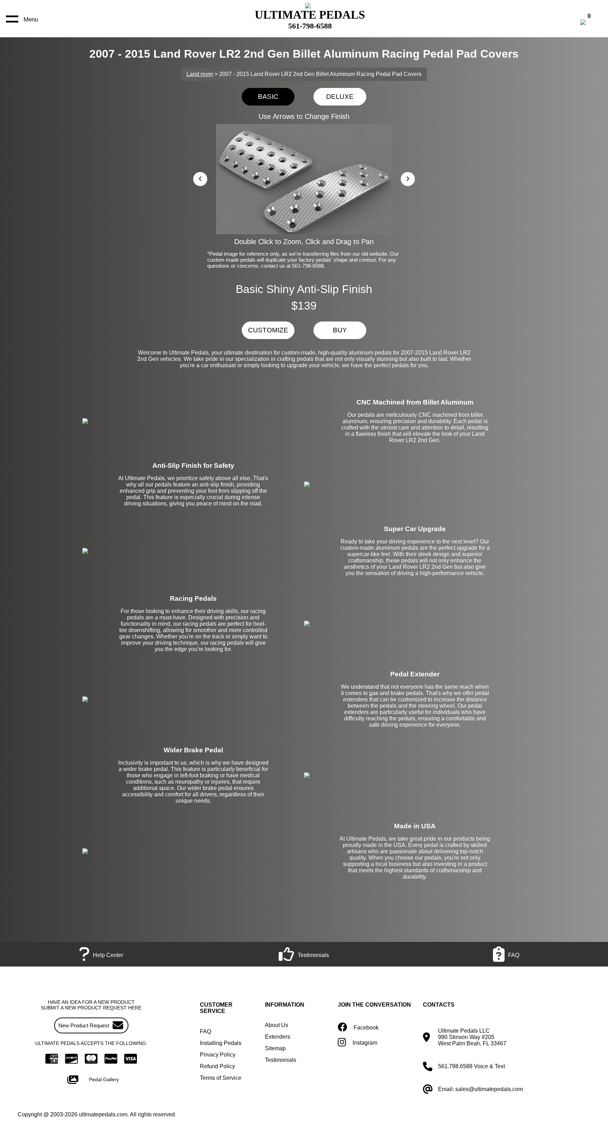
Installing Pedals (220, 1043)
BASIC (268, 96)
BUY (340, 330)
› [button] (408, 178)
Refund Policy (217, 1066)
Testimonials (280, 1060)
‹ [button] (200, 178)
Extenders (277, 1037)
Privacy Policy (217, 1055)
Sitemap (275, 1048)
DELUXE (340, 96)
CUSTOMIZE (268, 330)
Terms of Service (220, 1078)
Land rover (199, 74)
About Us (276, 1025)
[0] (590, 23)
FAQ (205, 1031)
